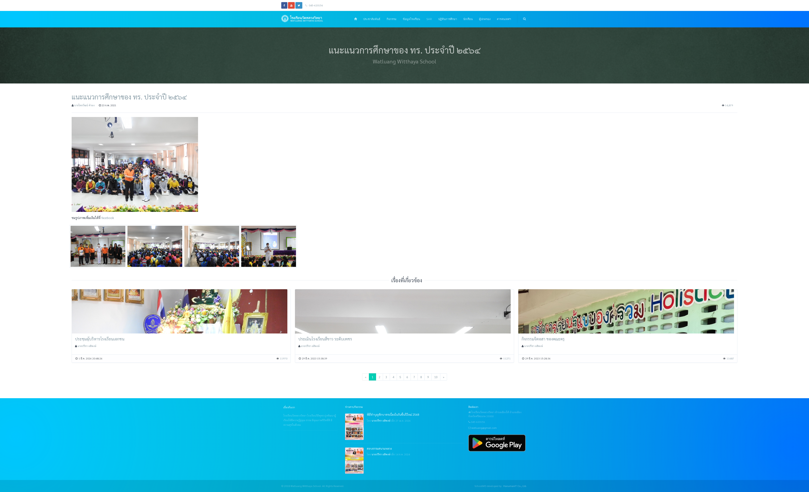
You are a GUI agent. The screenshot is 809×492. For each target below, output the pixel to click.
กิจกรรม (391, 19)
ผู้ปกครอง (484, 19)
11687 (730, 358)
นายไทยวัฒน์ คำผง (84, 105)
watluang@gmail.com (484, 427)
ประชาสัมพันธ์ (371, 19)
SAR (429, 19)
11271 (507, 358)
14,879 (729, 105)
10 (436, 377)
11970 (283, 358)
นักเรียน (468, 19)
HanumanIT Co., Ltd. (515, 486)
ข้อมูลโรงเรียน (411, 19)
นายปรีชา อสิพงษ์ (87, 346)
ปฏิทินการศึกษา (447, 19)
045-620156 (315, 5)
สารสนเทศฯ (504, 19)
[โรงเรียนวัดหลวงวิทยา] (308, 18)
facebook (107, 218)
